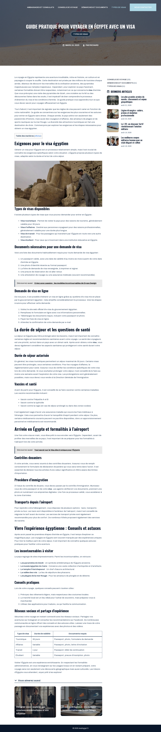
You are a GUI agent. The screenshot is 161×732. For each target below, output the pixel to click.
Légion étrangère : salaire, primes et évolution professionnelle (132, 113)
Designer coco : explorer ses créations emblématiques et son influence (32, 710)
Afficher (38, 136)
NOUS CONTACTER (143, 7)
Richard (94, 45)
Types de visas (118, 7)
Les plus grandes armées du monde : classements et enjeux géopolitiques (134, 99)
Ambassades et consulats (40, 7)
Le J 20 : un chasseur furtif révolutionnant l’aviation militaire (132, 126)
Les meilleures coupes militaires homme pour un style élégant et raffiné (131, 140)
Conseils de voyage (68, 7)
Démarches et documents (94, 7)
